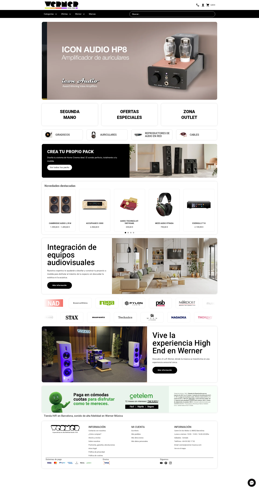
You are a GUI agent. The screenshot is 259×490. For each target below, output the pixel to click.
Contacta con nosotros (97, 431)
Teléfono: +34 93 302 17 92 (184, 441)
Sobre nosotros (94, 441)
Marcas (92, 14)
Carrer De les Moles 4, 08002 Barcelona (189, 431)
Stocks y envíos (94, 438)
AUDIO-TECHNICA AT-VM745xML (129, 222)
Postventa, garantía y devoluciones (101, 445)
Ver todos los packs (59, 167)
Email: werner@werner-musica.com (187, 445)
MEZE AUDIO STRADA (164, 223)
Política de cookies (95, 456)
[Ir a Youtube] (161, 463)
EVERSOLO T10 (199, 223)
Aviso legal (92, 448)
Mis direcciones (137, 438)
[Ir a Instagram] (170, 463)
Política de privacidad (96, 452)
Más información (59, 285)
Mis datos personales (139, 441)
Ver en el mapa (180, 448)
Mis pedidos (136, 434)
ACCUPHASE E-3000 (94, 223)
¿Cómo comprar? (94, 434)
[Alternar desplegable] (56, 14)
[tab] (125, 232)
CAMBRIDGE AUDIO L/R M (60, 223)
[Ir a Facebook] (166, 463)
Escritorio (135, 431)
